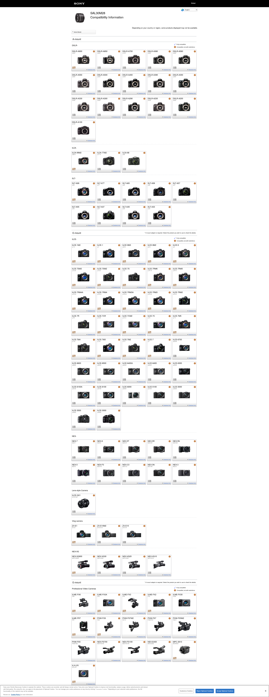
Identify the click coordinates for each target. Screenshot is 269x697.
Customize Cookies (186, 691)
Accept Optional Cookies (225, 691)
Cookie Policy (15, 694)
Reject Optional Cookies (205, 691)
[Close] (265, 691)
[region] (134, 691)
